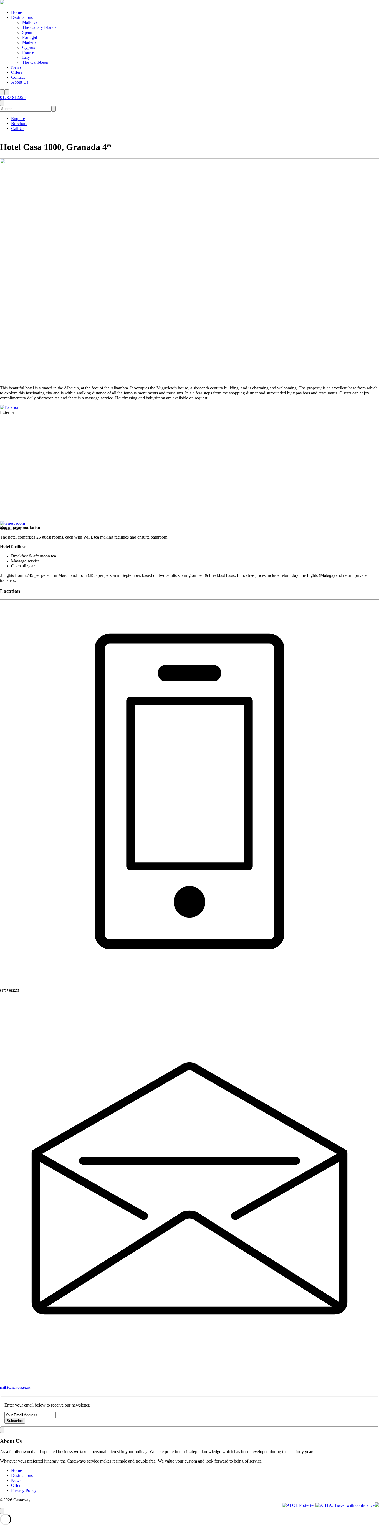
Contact (18, 77)
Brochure (19, 123)
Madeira (29, 42)
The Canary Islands (39, 27)
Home (16, 12)
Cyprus (28, 47)
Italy (26, 57)
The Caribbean (35, 62)
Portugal (29, 37)
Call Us (17, 128)
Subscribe (15, 1421)
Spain (27, 32)
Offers (16, 72)
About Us (19, 82)
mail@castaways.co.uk (15, 1387)
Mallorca (30, 22)
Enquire (18, 118)
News (16, 67)
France (28, 52)
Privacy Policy (24, 1490)
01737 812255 (13, 97)
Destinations (22, 17)
